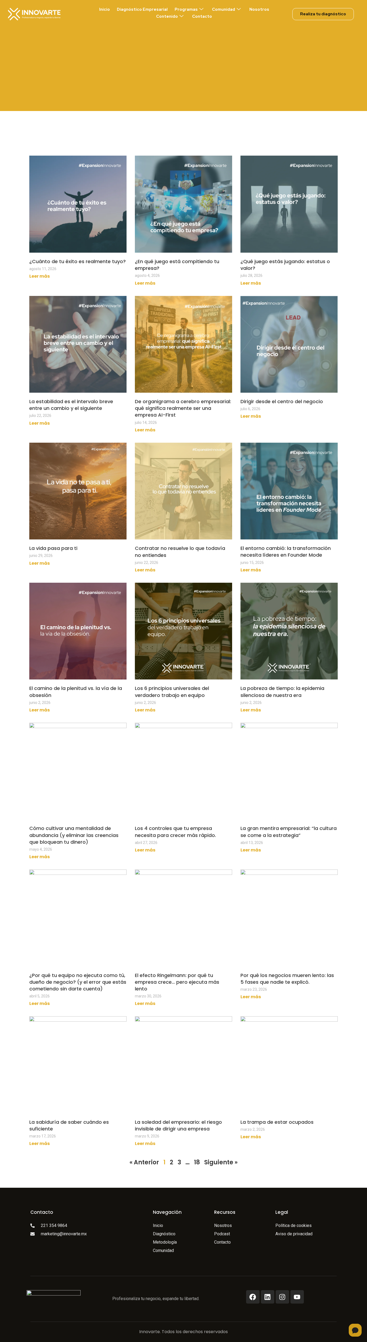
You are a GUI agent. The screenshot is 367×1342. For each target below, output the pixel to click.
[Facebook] (253, 1297)
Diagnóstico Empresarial (142, 9)
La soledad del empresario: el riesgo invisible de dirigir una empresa (178, 1125)
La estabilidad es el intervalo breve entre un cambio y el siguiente (71, 404)
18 (197, 1162)
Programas (186, 9)
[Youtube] (297, 1297)
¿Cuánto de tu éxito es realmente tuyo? (77, 261)
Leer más (39, 276)
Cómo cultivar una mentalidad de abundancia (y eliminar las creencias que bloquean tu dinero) (73, 835)
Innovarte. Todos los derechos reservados (183, 1332)
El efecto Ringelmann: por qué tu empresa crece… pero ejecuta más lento (177, 982)
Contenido (167, 16)
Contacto (202, 16)
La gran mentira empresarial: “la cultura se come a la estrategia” (288, 831)
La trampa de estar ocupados (277, 1122)
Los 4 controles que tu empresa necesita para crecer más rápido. (175, 831)
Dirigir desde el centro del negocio (281, 401)
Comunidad (223, 9)
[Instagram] (282, 1297)
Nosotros (259, 9)
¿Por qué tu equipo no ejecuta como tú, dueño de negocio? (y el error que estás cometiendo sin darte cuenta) (77, 982)
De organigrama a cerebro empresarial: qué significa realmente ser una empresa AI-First (183, 408)
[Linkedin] (267, 1297)
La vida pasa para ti (53, 548)
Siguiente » (221, 1162)
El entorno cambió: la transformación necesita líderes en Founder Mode (285, 551)
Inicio (104, 9)
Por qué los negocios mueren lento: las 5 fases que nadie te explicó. (287, 978)
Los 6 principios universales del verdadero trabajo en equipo (172, 691)
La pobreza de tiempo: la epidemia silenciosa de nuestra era (282, 691)
